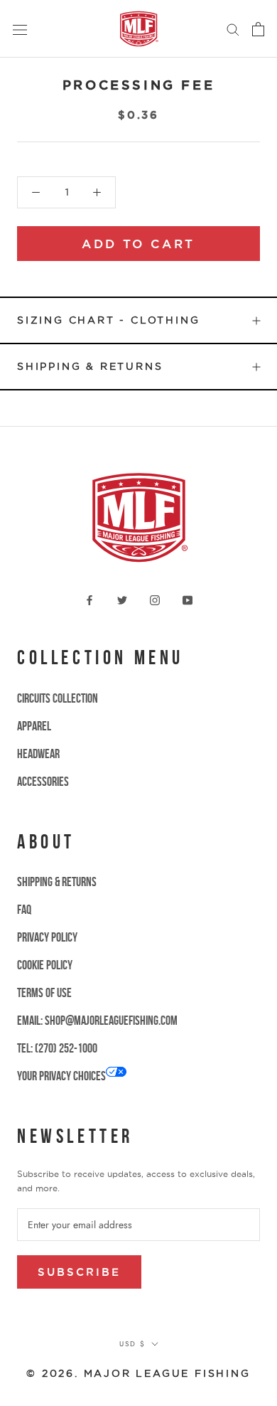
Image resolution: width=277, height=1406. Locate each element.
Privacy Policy (47, 937)
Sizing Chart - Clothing (108, 320)
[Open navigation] (20, 29)
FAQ (24, 909)
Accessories (43, 781)
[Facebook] (89, 599)
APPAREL (34, 726)
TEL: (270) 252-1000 (57, 1048)
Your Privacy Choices (61, 1076)
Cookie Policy (44, 965)
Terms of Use (44, 993)
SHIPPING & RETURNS (57, 882)
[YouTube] (187, 599)
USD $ (132, 1343)
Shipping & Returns (90, 366)
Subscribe (79, 1272)
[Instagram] (155, 599)
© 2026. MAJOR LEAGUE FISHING (138, 1373)
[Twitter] (122, 599)
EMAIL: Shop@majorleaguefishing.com (97, 1020)
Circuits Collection (57, 698)
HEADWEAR (38, 754)
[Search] (233, 29)
